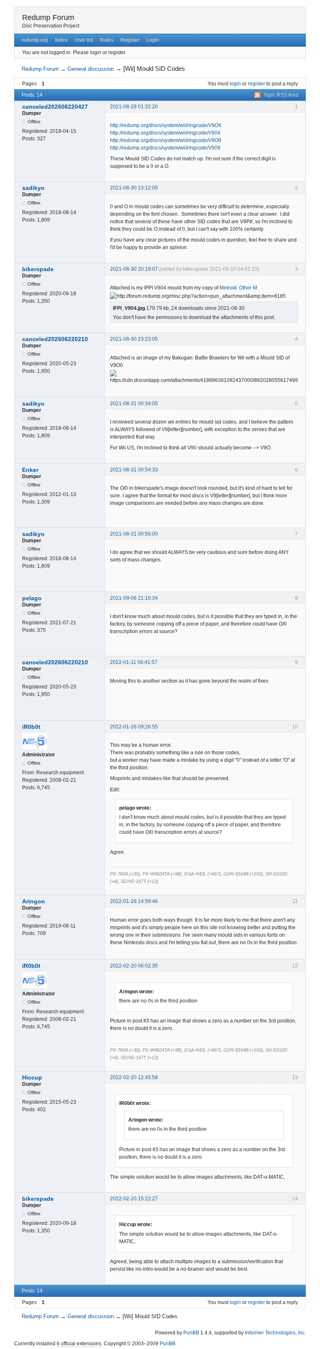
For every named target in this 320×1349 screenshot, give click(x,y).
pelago (32, 598)
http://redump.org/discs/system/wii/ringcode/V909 (165, 148)
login (235, 84)
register (256, 84)
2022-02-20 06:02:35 (134, 966)
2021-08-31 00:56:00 (134, 534)
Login (152, 40)
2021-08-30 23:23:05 (134, 339)
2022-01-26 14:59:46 (134, 901)
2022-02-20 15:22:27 (134, 1199)
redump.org (35, 40)
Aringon (33, 901)
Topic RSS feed (280, 95)
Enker (30, 469)
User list (84, 40)
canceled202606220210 (55, 339)
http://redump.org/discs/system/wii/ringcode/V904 (165, 133)
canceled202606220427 (55, 106)
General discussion (91, 69)
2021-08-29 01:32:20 (134, 107)
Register (130, 40)
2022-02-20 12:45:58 (134, 1077)
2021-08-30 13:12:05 (134, 188)
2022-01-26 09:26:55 (134, 727)
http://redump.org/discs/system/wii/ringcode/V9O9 (165, 140)
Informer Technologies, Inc (275, 1333)
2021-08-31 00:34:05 (134, 403)
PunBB (191, 1333)
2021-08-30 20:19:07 (134, 269)
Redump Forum (48, 17)
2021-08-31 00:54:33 (134, 470)
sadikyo (33, 188)
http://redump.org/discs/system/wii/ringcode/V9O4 (165, 125)
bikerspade (38, 269)
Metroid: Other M (238, 288)
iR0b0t (31, 726)
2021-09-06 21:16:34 (134, 598)
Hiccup (32, 1077)
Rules (106, 40)
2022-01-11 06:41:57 (134, 662)
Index (61, 40)
